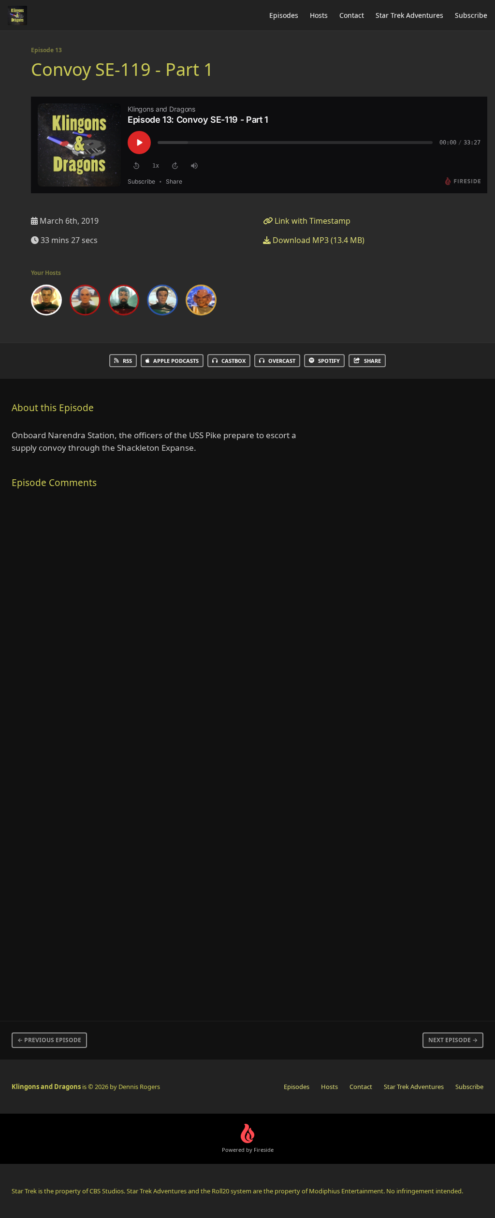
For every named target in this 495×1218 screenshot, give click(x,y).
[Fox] (123, 302)
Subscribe (471, 15)
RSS (127, 360)
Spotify (329, 360)
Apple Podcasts (176, 360)
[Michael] (162, 302)
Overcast (281, 360)
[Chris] (85, 302)
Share (372, 360)
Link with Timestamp (311, 220)
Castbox (233, 360)
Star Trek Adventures (409, 15)
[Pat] (201, 302)
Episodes (283, 15)
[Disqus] (162, 624)
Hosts (319, 15)
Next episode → (453, 1040)
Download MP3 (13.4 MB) (317, 240)
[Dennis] (46, 302)
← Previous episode (49, 1040)
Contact (351, 15)
